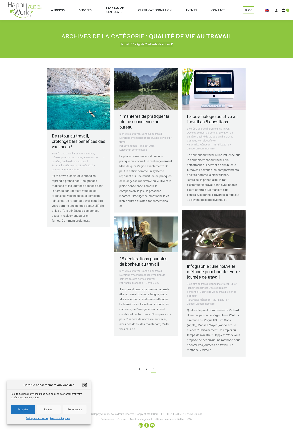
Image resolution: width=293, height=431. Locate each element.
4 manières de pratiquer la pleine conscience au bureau (144, 122)
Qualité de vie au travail (75, 161)
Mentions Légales (60, 418)
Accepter (23, 409)
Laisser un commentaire (65, 169)
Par (63, 165)
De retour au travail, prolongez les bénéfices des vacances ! (78, 141)
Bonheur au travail (84, 153)
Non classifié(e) (207, 140)
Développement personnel (67, 157)
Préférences (75, 409)
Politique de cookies (37, 418)
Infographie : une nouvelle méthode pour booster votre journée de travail (213, 272)
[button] (85, 385)
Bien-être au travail (62, 153)
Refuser (48, 409)
